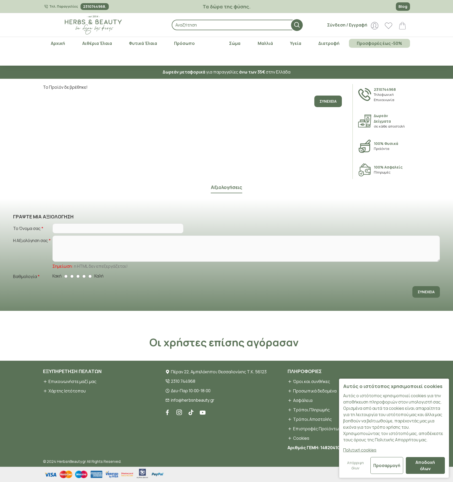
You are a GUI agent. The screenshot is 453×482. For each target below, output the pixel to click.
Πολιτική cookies (359, 450)
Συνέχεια (328, 101)
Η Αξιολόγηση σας (30, 240)
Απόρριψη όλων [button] (355, 465)
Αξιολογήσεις (226, 187)
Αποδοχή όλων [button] (425, 465)
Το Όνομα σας (27, 228)
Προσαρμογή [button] (386, 465)
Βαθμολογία (25, 276)
